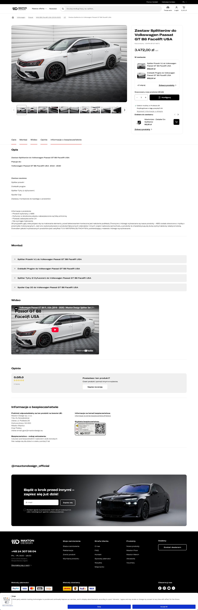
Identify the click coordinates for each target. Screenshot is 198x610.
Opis (13, 139)
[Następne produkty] (178, 114)
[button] (39, 8)
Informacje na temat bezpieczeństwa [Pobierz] (93, 416)
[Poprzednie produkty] (175, 114)
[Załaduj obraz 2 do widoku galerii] (32, 110)
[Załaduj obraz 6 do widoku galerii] (74, 110)
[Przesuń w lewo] (13, 110)
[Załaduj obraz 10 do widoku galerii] (116, 110)
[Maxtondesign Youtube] (169, 589)
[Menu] (10, 597)
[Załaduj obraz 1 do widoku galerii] (22, 110)
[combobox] (113, 9)
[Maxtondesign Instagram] (164, 589)
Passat (30, 17)
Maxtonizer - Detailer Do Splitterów (154, 120)
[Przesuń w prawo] (124, 110)
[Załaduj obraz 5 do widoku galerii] (64, 110)
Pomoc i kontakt (152, 2)
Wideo (34, 139)
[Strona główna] (12, 17)
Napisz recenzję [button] (95, 387)
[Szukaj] (62, 8)
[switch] (7, 602)
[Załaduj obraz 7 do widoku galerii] (85, 110)
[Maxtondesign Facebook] (159, 589)
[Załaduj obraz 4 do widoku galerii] (53, 110)
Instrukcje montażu (168, 2)
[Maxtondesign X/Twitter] (173, 589)
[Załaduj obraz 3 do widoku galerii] (43, 110)
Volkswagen (21, 17)
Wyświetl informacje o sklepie (150, 111)
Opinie (44, 139)
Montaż (23, 139)
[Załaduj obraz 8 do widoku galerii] (95, 110)
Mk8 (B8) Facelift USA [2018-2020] (48, 17)
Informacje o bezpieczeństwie (66, 139)
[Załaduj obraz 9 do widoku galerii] (106, 110)
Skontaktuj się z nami (20, 565)
